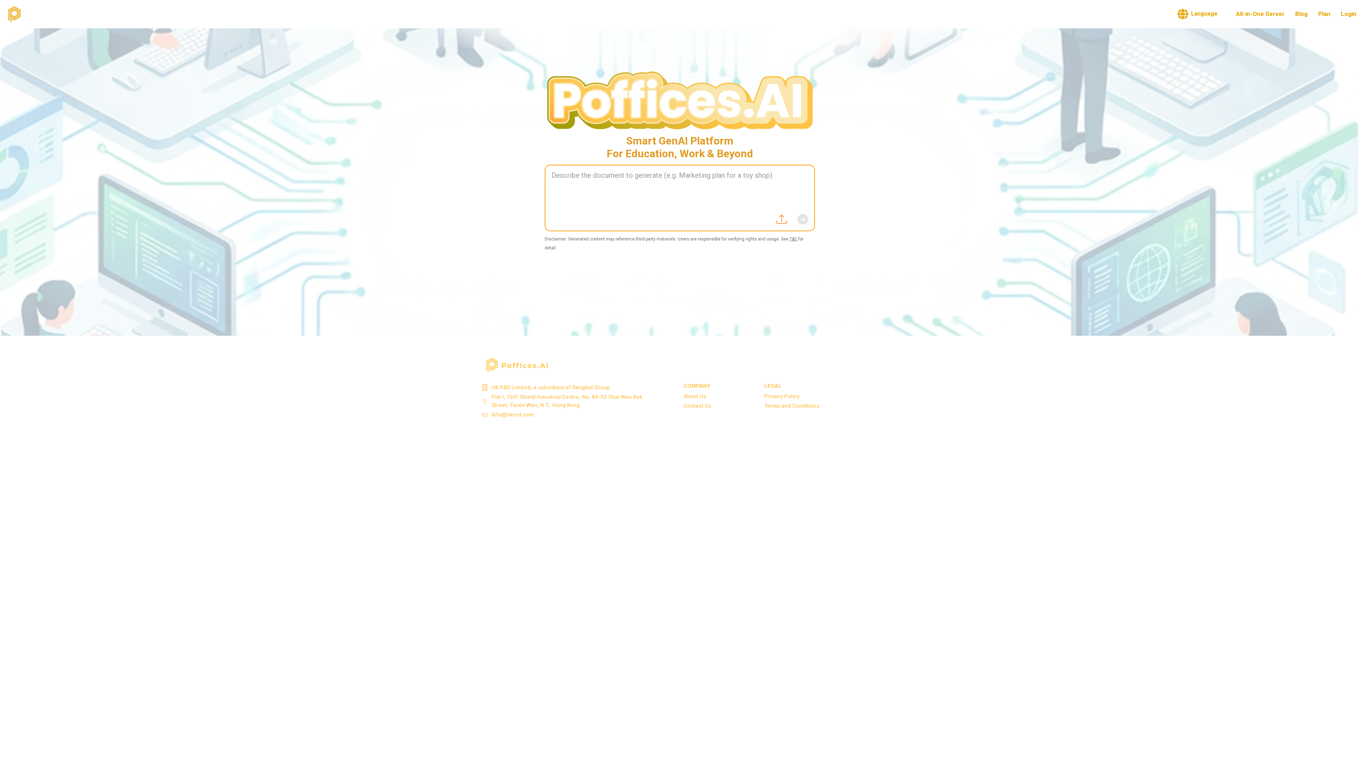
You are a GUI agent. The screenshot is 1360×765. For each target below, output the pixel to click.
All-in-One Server (1260, 14)
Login (1348, 14)
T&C (793, 239)
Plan (1324, 14)
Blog (1301, 14)
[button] (1197, 14)
